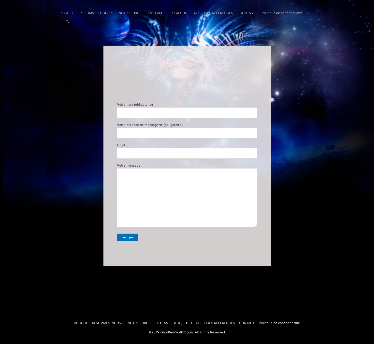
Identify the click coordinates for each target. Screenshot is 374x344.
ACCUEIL (67, 13)
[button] (67, 21)
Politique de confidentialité (282, 13)
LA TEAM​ (155, 13)
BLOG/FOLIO (177, 13)
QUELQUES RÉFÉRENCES (213, 13)
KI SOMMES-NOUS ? (96, 13)
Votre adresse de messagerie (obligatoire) (150, 125)
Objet (121, 145)
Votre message (128, 165)
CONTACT (247, 13)
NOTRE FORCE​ (130, 13)
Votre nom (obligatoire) (135, 105)
